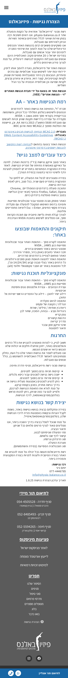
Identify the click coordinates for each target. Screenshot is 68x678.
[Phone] (11, 673)
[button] (6, 7)
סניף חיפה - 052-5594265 (34, 526)
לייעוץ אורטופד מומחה (34, 556)
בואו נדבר (34, 614)
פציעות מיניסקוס (34, 539)
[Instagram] (29, 658)
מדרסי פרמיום (34, 599)
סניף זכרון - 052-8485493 (34, 514)
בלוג (34, 609)
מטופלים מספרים (34, 604)
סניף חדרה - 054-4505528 (34, 501)
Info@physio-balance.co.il (49, 475)
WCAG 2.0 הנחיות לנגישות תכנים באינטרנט (30, 131)
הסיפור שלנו (34, 583)
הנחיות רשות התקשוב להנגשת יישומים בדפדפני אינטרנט (36, 146)
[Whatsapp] (18, 673)
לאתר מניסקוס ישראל (34, 548)
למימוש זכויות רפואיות (34, 565)
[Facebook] (39, 658)
